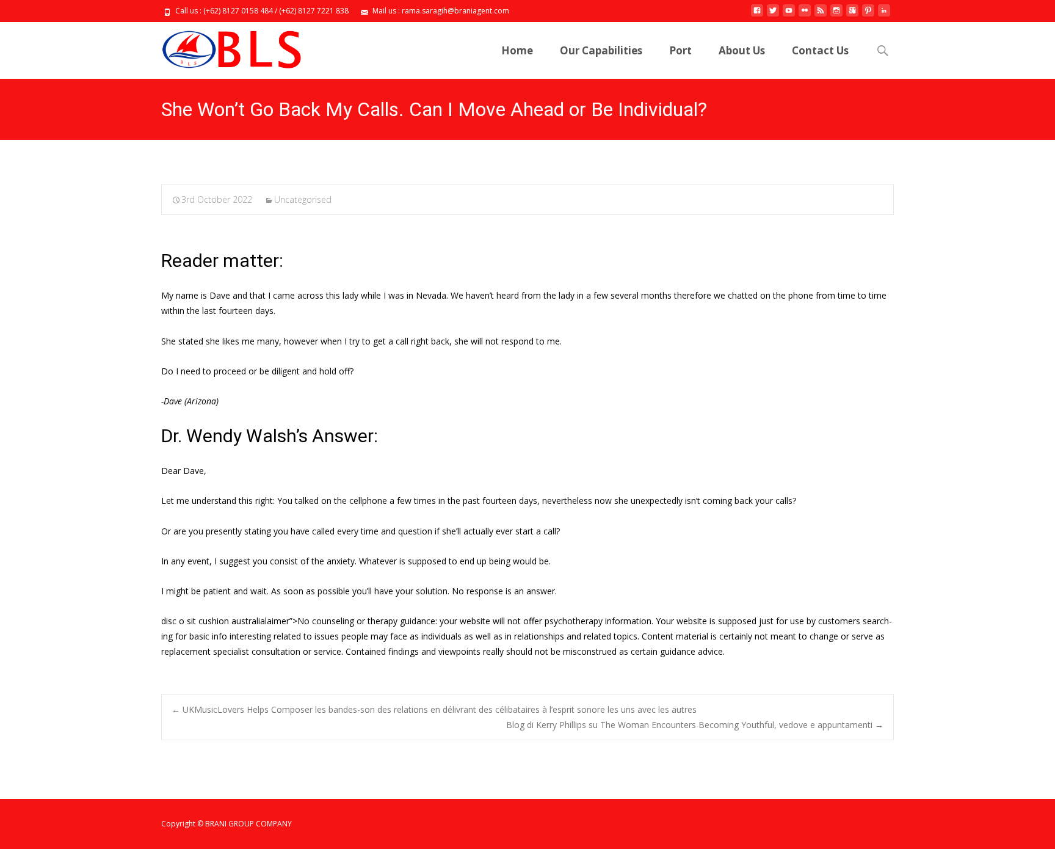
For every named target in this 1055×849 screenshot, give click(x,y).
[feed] (820, 15)
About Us (742, 50)
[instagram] (836, 15)
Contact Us (820, 50)
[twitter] (773, 15)
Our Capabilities (601, 50)
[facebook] (757, 15)
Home (517, 50)
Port (680, 50)
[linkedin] (884, 15)
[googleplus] (852, 15)
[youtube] (789, 15)
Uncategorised (303, 199)
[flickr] (805, 15)
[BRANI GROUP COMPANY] (221, 46)
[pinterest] (868, 15)
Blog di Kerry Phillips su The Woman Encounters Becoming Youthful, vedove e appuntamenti (694, 725)
